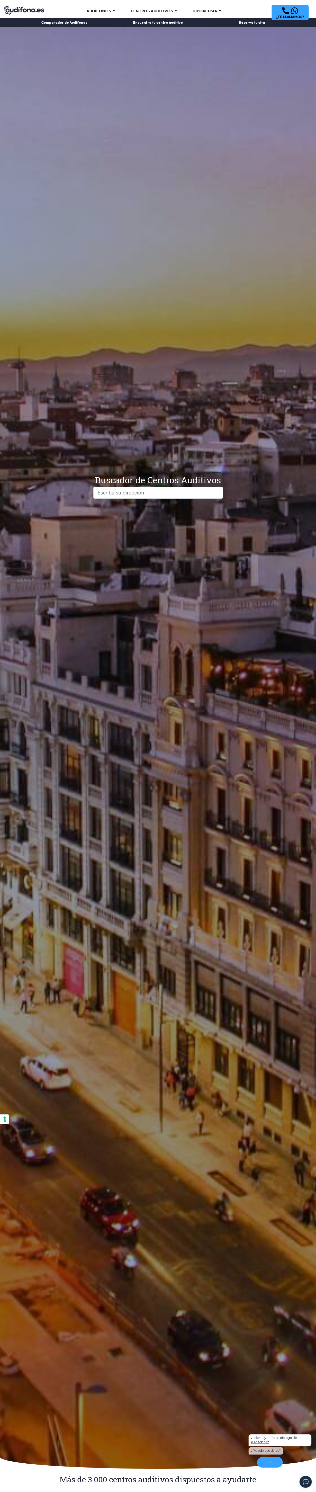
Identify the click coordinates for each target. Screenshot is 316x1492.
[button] (290, 12)
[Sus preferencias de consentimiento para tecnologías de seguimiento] (4, 1119)
